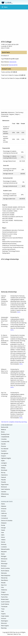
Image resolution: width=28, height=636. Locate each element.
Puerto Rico (4, 597)
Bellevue (3, 429)
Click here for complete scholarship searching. (14, 422)
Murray (3, 472)
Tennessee (4, 606)
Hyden (3, 460)
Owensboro (4, 475)
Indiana (3, 539)
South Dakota (5, 604)
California (4, 513)
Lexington (4, 463)
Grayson (3, 456)
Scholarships (4, 116)
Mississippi (4, 563)
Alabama (3, 506)
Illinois (3, 537)
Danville (3, 444)
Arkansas (3, 508)
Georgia (3, 528)
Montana (3, 566)
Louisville (3, 465)
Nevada (3, 582)
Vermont (3, 618)
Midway (3, 468)
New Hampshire (5, 575)
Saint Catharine (5, 489)
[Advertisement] (14, 25)
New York (4, 585)
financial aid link (13, 65)
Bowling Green (5, 434)
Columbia (3, 439)
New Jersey (4, 578)
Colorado (3, 516)
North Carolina (5, 568)
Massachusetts (5, 549)
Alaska (3, 504)
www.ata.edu (12, 62)
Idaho (2, 535)
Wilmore (3, 496)
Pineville (3, 482)
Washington (4, 621)
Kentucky (3, 544)
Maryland (3, 551)
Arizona (3, 511)
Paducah (3, 477)
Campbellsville (5, 437)
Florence (3, 446)
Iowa (2, 532)
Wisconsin (4, 623)
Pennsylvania (5, 594)
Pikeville (3, 480)
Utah (2, 611)
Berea (2, 432)
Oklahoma (4, 590)
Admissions (11, 112)
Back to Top (17, 634)
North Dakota (5, 571)
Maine (3, 554)
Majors (17, 114)
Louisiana (4, 547)
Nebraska (4, 573)
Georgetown (4, 453)
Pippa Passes (5, 484)
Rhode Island (4, 599)
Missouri (3, 561)
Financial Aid (4, 114)
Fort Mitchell (4, 448)
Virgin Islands (5, 616)
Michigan (3, 556)
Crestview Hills (5, 441)
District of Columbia (6, 520)
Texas (2, 609)
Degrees (11, 114)
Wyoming (3, 628)
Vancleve (3, 491)
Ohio (2, 587)
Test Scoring (19, 112)
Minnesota (4, 559)
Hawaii (3, 530)
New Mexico (4, 580)
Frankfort (3, 451)
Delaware (3, 523)
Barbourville (4, 427)
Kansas (3, 542)
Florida (3, 525)
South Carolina (5, 602)
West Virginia (5, 625)
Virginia (3, 614)
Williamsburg (5, 494)
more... (19, 312)
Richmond (4, 487)
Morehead (4, 470)
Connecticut (4, 518)
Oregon (3, 592)
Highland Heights (6, 458)
